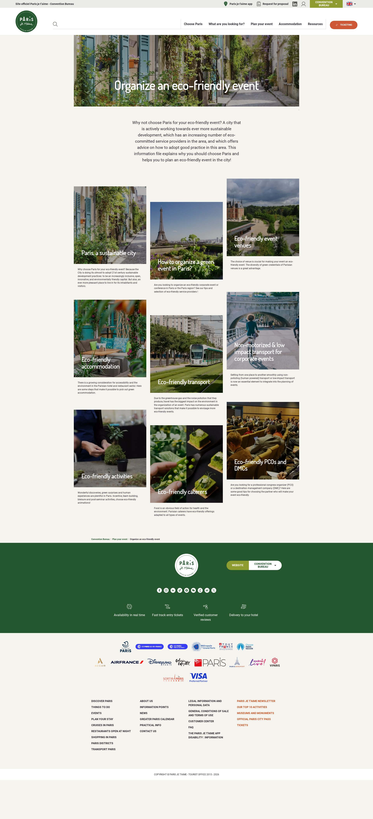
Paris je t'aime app (241, 3)
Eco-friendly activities (107, 476)
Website (237, 565)
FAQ (190, 727)
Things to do (100, 707)
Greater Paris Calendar (157, 719)
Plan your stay (102, 719)
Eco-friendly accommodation (101, 362)
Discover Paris (101, 701)
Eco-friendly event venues (255, 241)
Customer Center (201, 721)
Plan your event (119, 539)
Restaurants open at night (111, 731)
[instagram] (166, 590)
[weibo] (207, 590)
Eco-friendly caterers (182, 491)
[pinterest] (186, 590)
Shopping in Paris (104, 737)
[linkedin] (173, 590)
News (143, 713)
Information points (154, 707)
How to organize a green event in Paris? (186, 265)
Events (96, 713)
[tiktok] (179, 590)
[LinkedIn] (294, 4)
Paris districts (102, 743)
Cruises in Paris (102, 725)
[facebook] (159, 590)
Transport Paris (103, 749)
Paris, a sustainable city (109, 253)
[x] (213, 590)
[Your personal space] (303, 4)
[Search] (55, 24)
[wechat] (193, 590)
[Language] (352, 4)
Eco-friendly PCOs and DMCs (260, 465)
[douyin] (200, 590)
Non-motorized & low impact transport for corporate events (259, 351)
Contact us (148, 731)
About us (146, 701)
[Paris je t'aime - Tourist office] (26, 21)
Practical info (150, 725)
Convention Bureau (100, 539)
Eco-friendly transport (184, 382)
